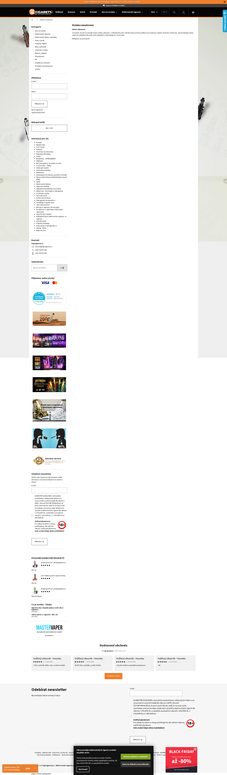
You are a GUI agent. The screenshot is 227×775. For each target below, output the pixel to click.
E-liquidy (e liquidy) (42, 223)
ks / (49, 128)
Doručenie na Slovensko (44, 152)
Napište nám (40, 145)
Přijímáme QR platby (43, 154)
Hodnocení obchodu (43, 198)
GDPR (38, 182)
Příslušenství (39, 56)
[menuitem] (59, 12)
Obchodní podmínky (43, 170)
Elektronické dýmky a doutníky (46, 37)
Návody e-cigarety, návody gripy (47, 207)
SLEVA (38, 156)
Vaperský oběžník (42, 186)
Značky (37, 69)
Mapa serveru (41, 230)
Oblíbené (39, 161)
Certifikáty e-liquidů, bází (45, 202)
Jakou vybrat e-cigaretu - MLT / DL (44, 615)
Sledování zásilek (42, 168)
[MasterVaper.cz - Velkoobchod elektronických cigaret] (49, 627)
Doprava (39, 149)
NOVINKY (163, 753)
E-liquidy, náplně (41, 43)
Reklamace (40, 172)
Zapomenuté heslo (38, 113)
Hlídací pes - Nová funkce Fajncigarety (49, 191)
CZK (164, 12)
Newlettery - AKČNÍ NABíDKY (46, 159)
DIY (36, 59)
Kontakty (38, 753)
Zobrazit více (113, 676)
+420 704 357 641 (41, 250)
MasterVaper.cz (49, 635)
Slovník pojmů (41, 221)
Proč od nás (40, 147)
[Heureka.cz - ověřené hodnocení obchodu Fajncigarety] (49, 298)
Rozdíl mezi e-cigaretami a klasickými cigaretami (49, 210)
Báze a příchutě (40, 47)
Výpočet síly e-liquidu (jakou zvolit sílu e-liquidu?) (47, 609)
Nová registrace (37, 110)
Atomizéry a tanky (41, 50)
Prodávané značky (42, 193)
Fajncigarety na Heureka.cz (45, 200)
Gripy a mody (39, 40)
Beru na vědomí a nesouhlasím (135, 764)
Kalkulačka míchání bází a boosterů (48, 189)
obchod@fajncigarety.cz (44, 246)
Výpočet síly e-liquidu (43, 214)
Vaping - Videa (41, 228)
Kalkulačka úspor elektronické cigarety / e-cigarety (51, 217)
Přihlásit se (39, 104)
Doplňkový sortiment (42, 63)
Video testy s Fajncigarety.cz (46, 226)
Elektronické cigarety (42, 34)
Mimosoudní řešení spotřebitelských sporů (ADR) (51, 178)
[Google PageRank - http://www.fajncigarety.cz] (46, 774)
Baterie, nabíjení (41, 53)
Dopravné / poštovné (60, 753)
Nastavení (83, 769)
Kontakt (39, 142)
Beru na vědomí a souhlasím (136, 756)
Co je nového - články (43, 165)
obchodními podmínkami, (163, 700)
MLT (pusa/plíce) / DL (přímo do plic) (48, 163)
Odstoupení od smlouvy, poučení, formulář (51, 175)
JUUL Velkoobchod (42, 205)
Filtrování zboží (41, 196)
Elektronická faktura (43, 184)
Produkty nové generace (44, 66)
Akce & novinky (40, 31)
